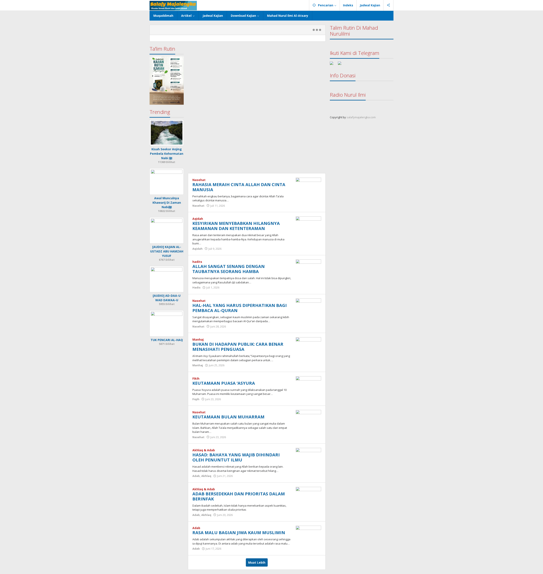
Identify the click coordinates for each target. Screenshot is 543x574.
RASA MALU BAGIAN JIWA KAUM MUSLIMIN (238, 532)
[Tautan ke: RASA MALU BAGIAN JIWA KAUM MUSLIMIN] (308, 535)
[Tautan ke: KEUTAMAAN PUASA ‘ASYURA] (308, 385)
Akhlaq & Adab (203, 450)
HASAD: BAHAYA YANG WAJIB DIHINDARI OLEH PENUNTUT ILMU (236, 457)
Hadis (196, 287)
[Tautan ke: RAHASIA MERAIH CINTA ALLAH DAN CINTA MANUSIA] (308, 187)
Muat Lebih (256, 562)
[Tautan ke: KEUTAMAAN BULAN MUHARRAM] (308, 419)
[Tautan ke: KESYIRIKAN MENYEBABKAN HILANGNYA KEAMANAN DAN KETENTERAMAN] (308, 226)
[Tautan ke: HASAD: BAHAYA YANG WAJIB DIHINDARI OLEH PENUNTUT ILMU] (308, 457)
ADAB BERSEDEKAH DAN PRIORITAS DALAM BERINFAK (238, 496)
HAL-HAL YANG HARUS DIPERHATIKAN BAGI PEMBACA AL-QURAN (239, 307)
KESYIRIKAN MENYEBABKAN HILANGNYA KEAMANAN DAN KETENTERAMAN (236, 225)
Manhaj (198, 339)
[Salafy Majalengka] (173, 5)
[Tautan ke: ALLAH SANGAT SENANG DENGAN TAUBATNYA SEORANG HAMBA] (308, 269)
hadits (197, 262)
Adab (196, 476)
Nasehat (199, 180)
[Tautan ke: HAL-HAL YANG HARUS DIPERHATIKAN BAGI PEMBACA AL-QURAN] (308, 307)
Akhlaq (206, 476)
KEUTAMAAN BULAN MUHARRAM (228, 417)
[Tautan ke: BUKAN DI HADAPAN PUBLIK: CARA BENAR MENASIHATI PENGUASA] (308, 346)
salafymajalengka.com (361, 117)
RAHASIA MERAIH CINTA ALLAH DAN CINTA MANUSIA (238, 187)
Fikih (195, 378)
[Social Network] (388, 5)
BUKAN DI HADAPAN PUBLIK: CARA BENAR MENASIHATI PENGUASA (237, 346)
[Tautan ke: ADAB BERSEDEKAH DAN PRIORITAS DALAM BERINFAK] (308, 496)
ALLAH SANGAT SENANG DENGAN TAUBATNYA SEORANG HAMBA (228, 268)
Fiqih (195, 399)
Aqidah (197, 219)
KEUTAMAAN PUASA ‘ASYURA (223, 383)
